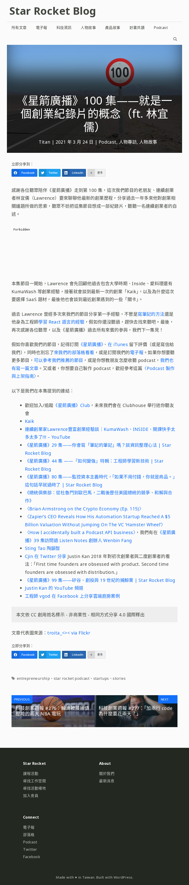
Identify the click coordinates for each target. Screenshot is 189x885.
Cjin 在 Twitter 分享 (45, 556)
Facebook (31, 856)
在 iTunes (118, 344)
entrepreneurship (33, 678)
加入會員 (30, 795)
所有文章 (19, 27)
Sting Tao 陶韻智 (42, 548)
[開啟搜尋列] (175, 39)
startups (101, 678)
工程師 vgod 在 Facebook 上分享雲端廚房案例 (72, 596)
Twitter (30, 849)
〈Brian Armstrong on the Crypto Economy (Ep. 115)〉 (84, 509)
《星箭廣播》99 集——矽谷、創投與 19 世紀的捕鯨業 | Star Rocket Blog (100, 580)
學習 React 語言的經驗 (61, 322)
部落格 (29, 834)
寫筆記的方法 (151, 314)
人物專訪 (128, 142)
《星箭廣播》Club (71, 405)
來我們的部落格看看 (74, 352)
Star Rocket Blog (52, 11)
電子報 (41, 27)
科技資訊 (64, 27)
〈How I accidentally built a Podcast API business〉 (80, 532)
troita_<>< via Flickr (68, 633)
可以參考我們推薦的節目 (58, 360)
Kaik (29, 421)
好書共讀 (137, 27)
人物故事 (88, 27)
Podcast (161, 27)
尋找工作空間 (34, 780)
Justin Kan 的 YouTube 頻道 (54, 588)
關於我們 (106, 773)
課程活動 (30, 773)
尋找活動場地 (34, 788)
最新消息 (106, 780)
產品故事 (112, 27)
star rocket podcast (72, 678)
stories (119, 678)
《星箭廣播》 (91, 344)
